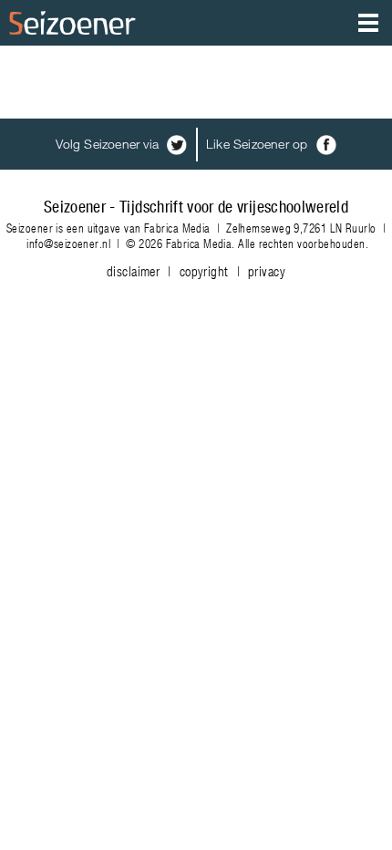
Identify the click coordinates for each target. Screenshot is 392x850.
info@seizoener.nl (68, 243)
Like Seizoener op (259, 143)
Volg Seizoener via (109, 143)
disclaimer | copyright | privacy (196, 271)
